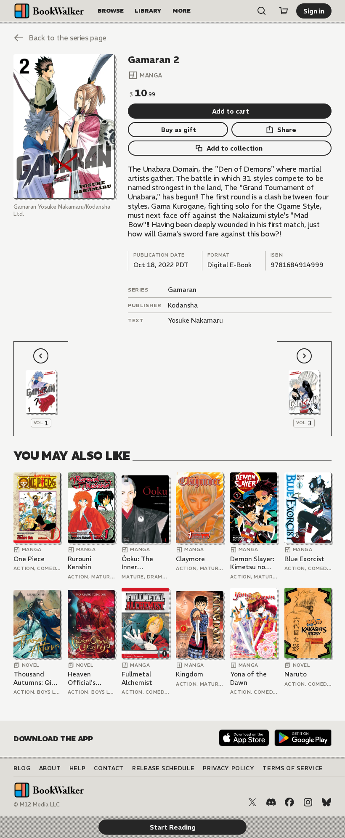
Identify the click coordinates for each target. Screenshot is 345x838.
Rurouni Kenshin (79, 563)
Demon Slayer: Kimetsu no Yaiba (252, 563)
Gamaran (182, 290)
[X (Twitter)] (252, 802)
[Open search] (261, 11)
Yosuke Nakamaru (195, 320)
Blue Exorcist (304, 559)
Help (77, 768)
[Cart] (283, 11)
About (50, 768)
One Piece (29, 559)
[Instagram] (308, 802)
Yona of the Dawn (248, 678)
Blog (22, 768)
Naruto (295, 674)
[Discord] (271, 802)
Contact (109, 768)
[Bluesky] (326, 802)
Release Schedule (163, 768)
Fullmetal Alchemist (137, 678)
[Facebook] (289, 802)
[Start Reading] (64, 126)
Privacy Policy (228, 768)
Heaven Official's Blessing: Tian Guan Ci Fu (89, 678)
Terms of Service (293, 768)
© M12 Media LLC (36, 804)
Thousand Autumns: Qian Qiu (36, 678)
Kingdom (189, 674)
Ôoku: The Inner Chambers (137, 563)
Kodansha (183, 305)
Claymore (190, 559)
